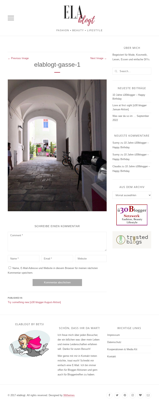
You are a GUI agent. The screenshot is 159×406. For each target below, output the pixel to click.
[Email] (148, 395)
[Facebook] (109, 395)
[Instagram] (133, 395)
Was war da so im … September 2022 (130, 118)
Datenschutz (114, 342)
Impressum (113, 335)
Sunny (116, 142)
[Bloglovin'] (140, 395)
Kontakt (111, 356)
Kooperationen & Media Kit (122, 349)
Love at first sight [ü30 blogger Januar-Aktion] (129, 107)
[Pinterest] (125, 395)
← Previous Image (18, 58)
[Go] (115, 71)
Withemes (69, 395)
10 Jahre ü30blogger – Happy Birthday (128, 96)
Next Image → (98, 58)
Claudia (116, 166)
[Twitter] (117, 395)
